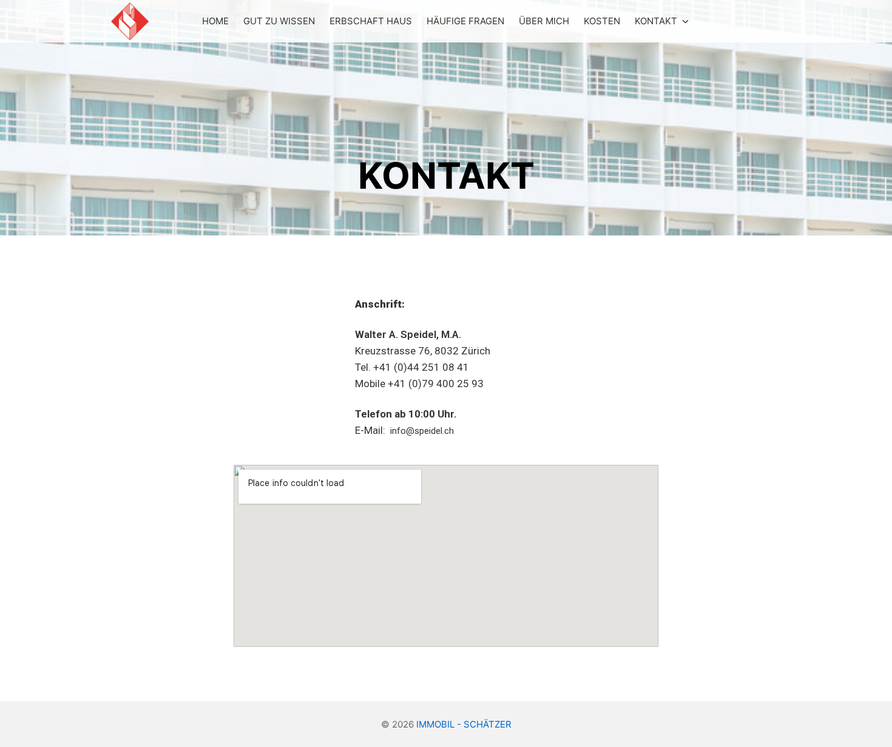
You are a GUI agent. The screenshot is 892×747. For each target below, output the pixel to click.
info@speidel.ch (422, 430)
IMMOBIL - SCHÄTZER (464, 724)
